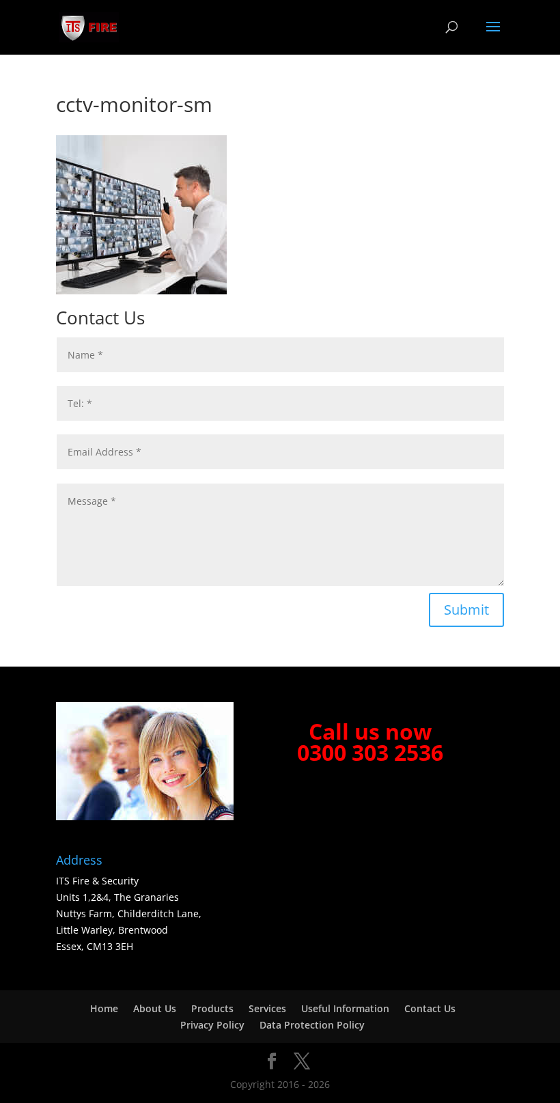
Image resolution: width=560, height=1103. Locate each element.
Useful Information (345, 1008)
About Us (154, 1008)
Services (267, 1008)
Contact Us (430, 1008)
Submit (466, 609)
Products (212, 1008)
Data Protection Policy (312, 1024)
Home (104, 1008)
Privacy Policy (212, 1024)
